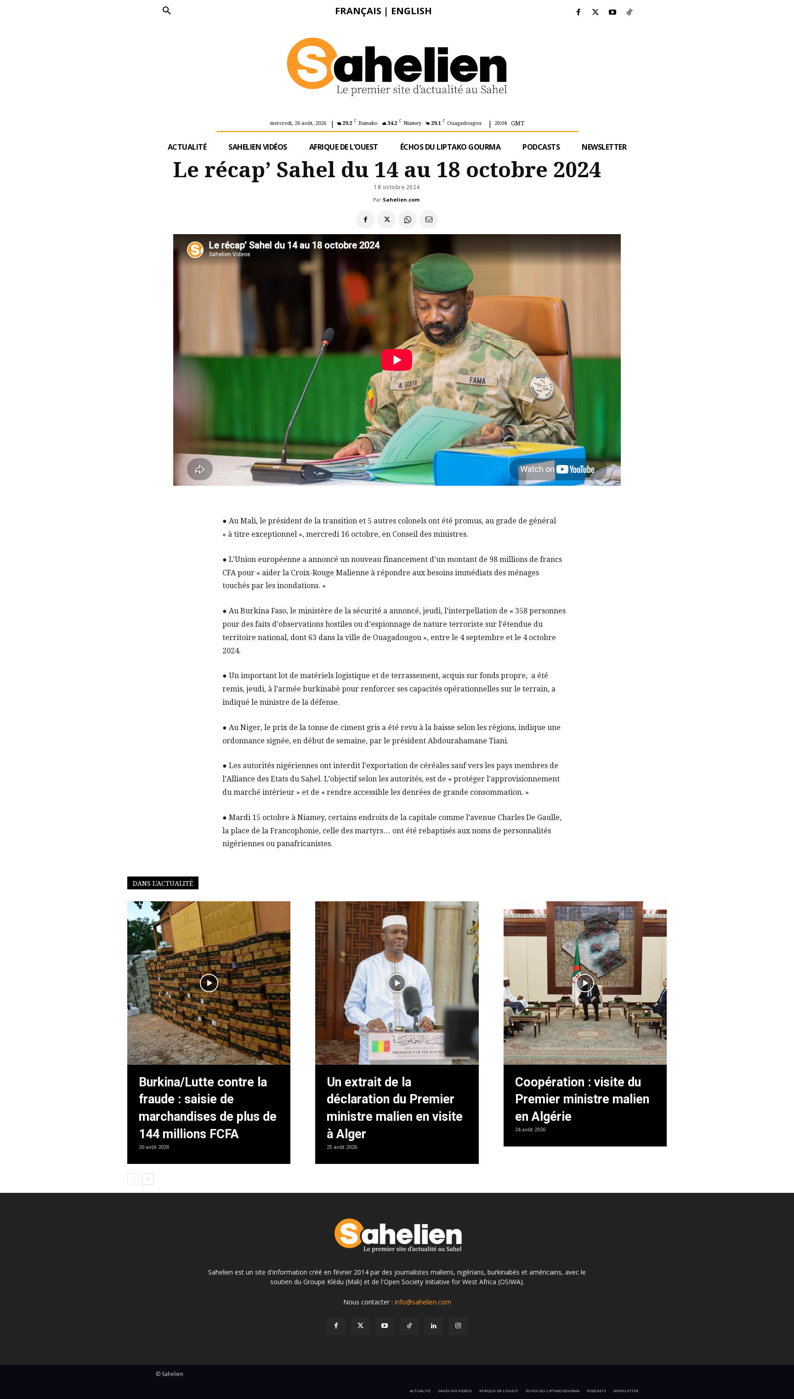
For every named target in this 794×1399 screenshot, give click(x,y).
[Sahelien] (397, 68)
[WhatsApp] (407, 219)
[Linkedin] (433, 1326)
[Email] (429, 219)
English (411, 11)
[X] (386, 219)
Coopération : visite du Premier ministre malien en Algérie (582, 1099)
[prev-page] (133, 1179)
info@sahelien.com (423, 1302)
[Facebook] (578, 12)
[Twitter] (595, 12)
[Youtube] (613, 12)
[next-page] (147, 1179)
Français (358, 11)
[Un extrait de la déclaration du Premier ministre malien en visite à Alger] (396, 982)
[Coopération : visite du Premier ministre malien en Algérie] (585, 982)
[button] (167, 11)
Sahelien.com (401, 199)
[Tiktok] (630, 12)
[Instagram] (458, 1326)
